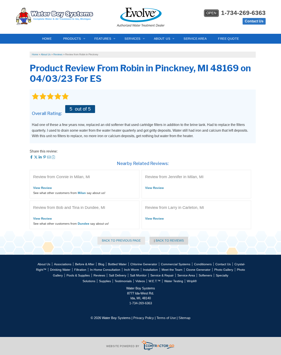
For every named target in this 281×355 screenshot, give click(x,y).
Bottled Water (117, 264)
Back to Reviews (170, 240)
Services (132, 38)
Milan (82, 193)
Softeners (205, 275)
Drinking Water (60, 269)
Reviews (99, 275)
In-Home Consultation (105, 269)
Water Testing (173, 281)
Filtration (80, 269)
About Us (162, 38)
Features (102, 38)
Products (72, 38)
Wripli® (192, 281)
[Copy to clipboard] (53, 158)
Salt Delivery (117, 275)
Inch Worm (131, 269)
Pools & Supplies (78, 275)
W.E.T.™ (154, 281)
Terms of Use (166, 318)
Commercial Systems (175, 264)
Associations (62, 264)
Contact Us (254, 21)
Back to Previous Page (121, 240)
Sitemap (184, 318)
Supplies (105, 281)
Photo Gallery (223, 269)
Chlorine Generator (143, 264)
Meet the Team (172, 269)
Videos (140, 281)
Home (47, 38)
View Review (42, 188)
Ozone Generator (198, 269)
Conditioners (203, 264)
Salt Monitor (138, 275)
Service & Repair (162, 275)
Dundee (83, 223)
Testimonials (123, 281)
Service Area (195, 38)
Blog (101, 264)
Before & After (84, 264)
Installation (150, 269)
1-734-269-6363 (236, 13)
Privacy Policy (143, 318)
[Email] (49, 158)
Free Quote (228, 38)
